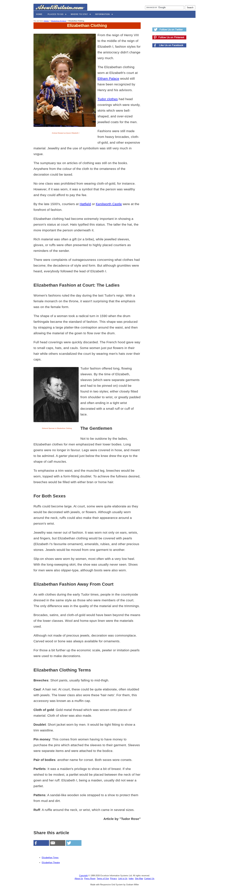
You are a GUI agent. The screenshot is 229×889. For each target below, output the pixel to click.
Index (131, 878)
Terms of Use (103, 878)
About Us (79, 878)
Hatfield (85, 204)
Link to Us (122, 878)
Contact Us (149, 878)
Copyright (83, 875)
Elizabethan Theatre (51, 862)
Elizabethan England (58, 21)
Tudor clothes (108, 99)
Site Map (139, 878)
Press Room (89, 878)
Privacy (113, 878)
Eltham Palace (108, 78)
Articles (46, 21)
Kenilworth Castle (109, 204)
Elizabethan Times (50, 857)
